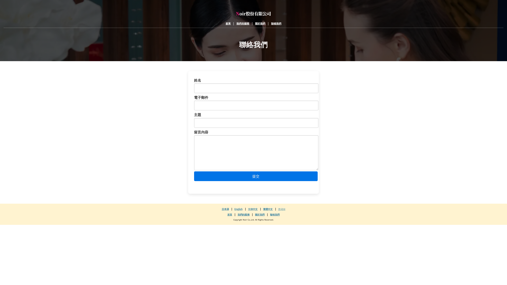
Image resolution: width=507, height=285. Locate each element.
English (238, 209)
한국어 (281, 209)
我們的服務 (242, 23)
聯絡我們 (276, 23)
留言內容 (201, 132)
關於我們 (260, 23)
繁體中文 (268, 209)
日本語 (225, 209)
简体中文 (253, 209)
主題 (197, 114)
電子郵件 (201, 97)
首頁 (228, 23)
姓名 (197, 80)
